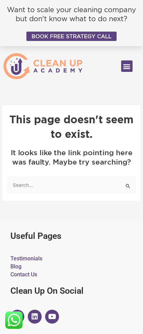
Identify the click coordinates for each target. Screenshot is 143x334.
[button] (127, 66)
